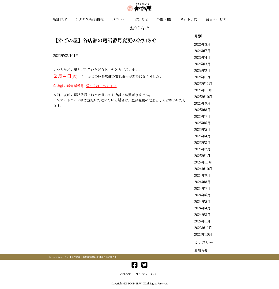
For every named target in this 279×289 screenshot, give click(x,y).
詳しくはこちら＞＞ (101, 85)
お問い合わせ (127, 274)
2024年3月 (202, 214)
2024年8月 (202, 181)
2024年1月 (202, 220)
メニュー (119, 18)
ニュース (62, 256)
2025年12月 (203, 83)
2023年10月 (203, 234)
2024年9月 (202, 175)
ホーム (51, 256)
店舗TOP (60, 18)
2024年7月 (202, 188)
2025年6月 (202, 122)
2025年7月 (202, 116)
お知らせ (141, 18)
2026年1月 (202, 76)
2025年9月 (202, 103)
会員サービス (216, 18)
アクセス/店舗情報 (89, 18)
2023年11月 (203, 227)
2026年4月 (202, 57)
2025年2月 (202, 148)
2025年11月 (203, 89)
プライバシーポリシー (147, 274)
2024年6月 (202, 194)
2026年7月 (202, 50)
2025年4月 (202, 135)
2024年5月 (202, 201)
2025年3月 (202, 142)
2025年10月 (203, 96)
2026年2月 (202, 70)
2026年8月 (202, 44)
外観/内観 (164, 18)
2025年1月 (202, 155)
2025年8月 (202, 109)
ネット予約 (188, 18)
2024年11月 (203, 161)
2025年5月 (202, 129)
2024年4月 (202, 207)
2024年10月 (203, 168)
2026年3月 (202, 63)
